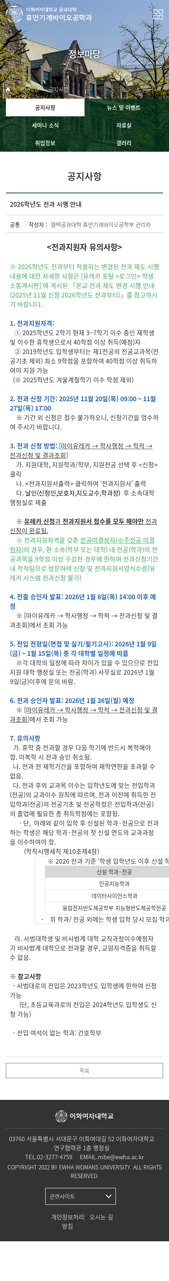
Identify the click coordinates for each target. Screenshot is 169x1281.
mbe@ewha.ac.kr (121, 1157)
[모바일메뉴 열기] (158, 14)
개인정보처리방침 (67, 1221)
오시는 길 (101, 1217)
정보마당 (29, 89)
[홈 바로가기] (8, 90)
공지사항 (59, 89)
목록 (84, 1070)
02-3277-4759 (54, 1157)
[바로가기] (49, 14)
